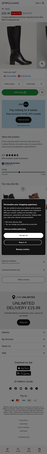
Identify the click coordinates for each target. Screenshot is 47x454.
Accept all (23, 238)
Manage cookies (23, 252)
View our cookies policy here (15, 231)
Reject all (23, 245)
